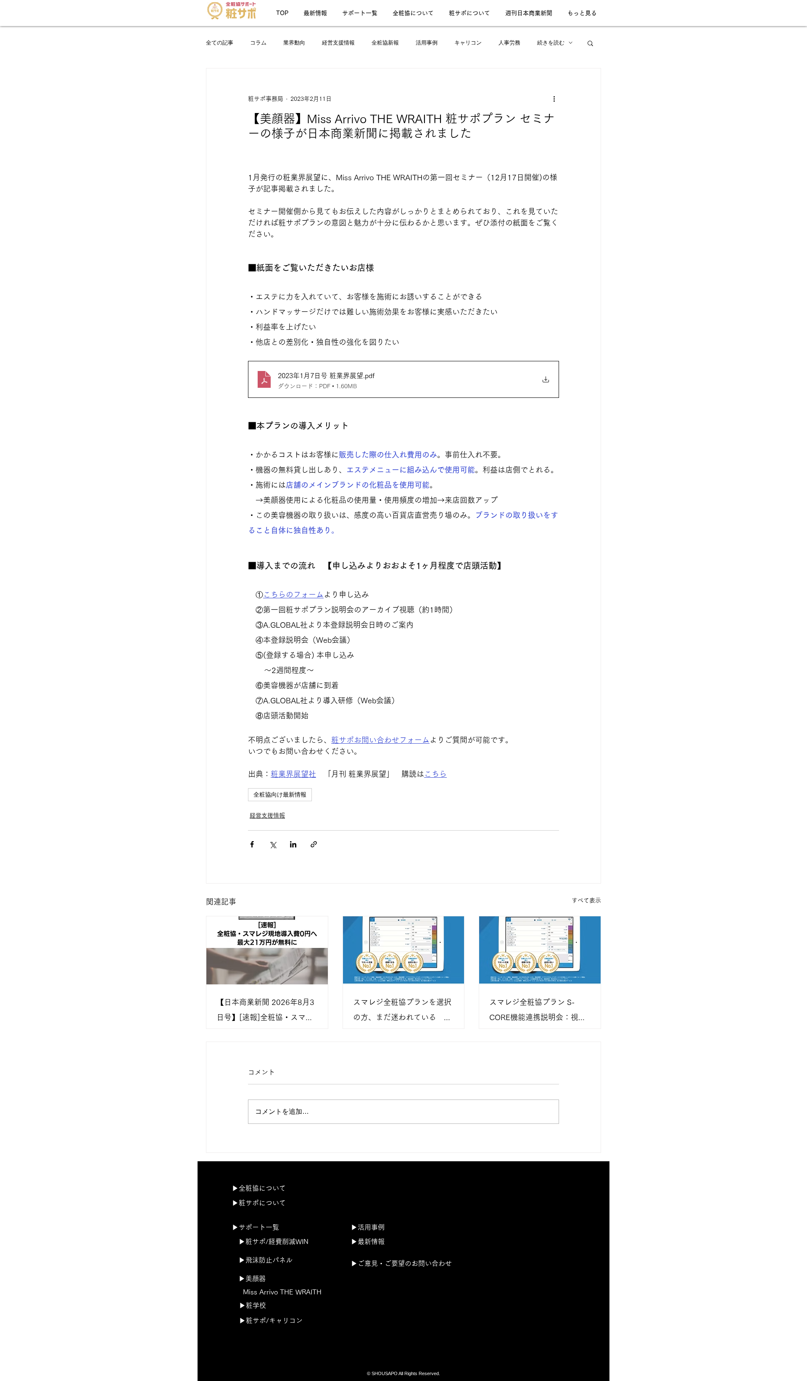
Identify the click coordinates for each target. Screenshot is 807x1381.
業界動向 (294, 42)
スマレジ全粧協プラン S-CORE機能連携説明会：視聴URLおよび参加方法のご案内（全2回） (538, 1011)
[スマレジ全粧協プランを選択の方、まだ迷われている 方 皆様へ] (403, 950)
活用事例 (427, 42)
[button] (590, 42)
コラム (258, 42)
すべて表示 (586, 900)
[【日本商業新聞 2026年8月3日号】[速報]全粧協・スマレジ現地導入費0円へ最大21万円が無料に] (267, 950)
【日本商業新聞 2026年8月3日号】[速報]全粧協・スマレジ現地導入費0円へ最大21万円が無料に (265, 1011)
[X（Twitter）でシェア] (273, 844)
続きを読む (550, 42)
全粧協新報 (385, 42)
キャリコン (468, 42)
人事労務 (509, 42)
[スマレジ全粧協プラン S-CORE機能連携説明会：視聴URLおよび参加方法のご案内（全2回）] (540, 950)
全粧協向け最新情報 (279, 794)
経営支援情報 (338, 42)
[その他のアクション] (554, 99)
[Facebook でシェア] (252, 844)
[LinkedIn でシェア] (293, 844)
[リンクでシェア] (314, 844)
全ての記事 (219, 42)
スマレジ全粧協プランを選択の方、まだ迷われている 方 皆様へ (403, 1011)
